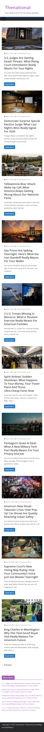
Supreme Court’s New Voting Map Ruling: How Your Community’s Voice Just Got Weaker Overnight (21, 571)
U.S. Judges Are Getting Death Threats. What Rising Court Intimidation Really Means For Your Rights (21, 63)
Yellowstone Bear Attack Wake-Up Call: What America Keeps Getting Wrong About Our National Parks (21, 191)
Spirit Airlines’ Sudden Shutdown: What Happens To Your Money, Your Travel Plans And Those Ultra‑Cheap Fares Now (21, 383)
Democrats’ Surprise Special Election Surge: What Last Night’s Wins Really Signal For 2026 (22, 126)
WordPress (9, 727)
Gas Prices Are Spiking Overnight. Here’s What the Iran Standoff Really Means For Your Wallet (21, 256)
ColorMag (38, 725)
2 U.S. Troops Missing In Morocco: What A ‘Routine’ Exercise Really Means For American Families (21, 319)
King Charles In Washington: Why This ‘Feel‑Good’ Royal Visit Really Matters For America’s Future (22, 635)
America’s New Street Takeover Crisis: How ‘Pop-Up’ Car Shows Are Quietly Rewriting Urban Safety (21, 511)
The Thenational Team (23, 53)
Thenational (18, 7)
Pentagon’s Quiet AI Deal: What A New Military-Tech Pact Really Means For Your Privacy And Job (21, 448)
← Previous (7, 665)
